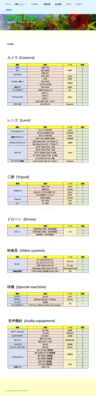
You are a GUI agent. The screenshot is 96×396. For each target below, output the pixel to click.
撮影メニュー (20, 4)
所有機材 (34, 4)
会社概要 (58, 4)
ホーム (8, 4)
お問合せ (9, 10)
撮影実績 (47, 4)
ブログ (68, 4)
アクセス (79, 4)
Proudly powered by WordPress (16, 391)
